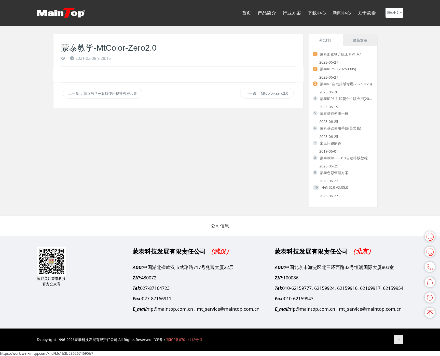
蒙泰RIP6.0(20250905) (338, 68)
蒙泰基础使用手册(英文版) (340, 128)
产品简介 (267, 13)
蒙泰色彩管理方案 (334, 172)
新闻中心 (342, 13)
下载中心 (317, 13)
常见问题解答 (330, 143)
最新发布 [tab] (360, 40)
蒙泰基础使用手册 (334, 113)
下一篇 (266, 93)
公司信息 (220, 226)
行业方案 (292, 13)
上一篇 (102, 93)
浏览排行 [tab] (326, 40)
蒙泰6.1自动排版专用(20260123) (346, 83)
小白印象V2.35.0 (335, 187)
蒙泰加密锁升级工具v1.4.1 (341, 54)
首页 (246, 13)
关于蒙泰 (367, 13)
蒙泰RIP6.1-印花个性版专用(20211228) (346, 98)
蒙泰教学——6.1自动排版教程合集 (346, 157)
